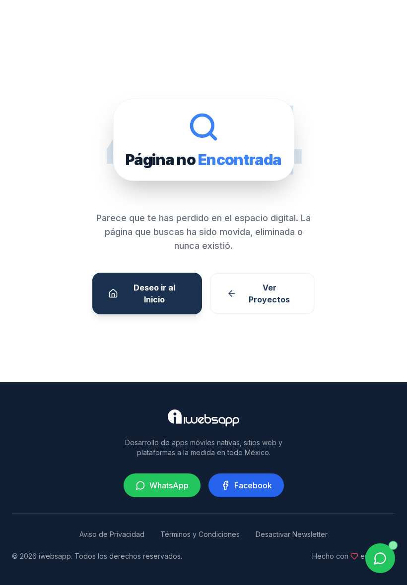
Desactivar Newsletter (292, 534)
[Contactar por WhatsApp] (380, 558)
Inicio (100, 19)
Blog (298, 19)
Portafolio (199, 19)
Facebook (253, 485)
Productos (343, 19)
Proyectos (253, 19)
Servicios (146, 19)
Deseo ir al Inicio (154, 293)
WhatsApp (169, 485)
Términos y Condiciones (200, 534)
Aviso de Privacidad (111, 534)
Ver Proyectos (269, 293)
